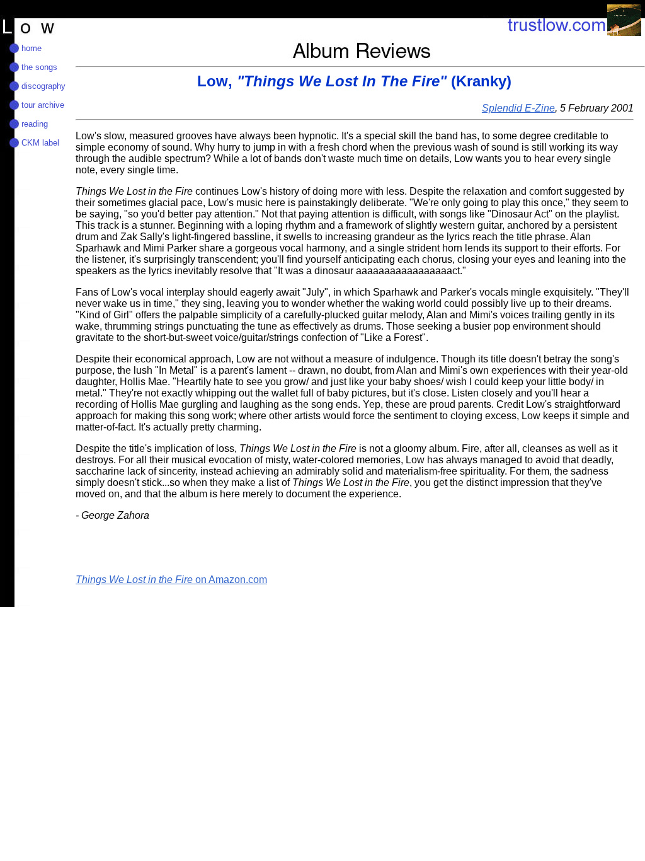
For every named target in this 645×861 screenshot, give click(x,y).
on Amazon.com (171, 579)
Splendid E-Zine (518, 108)
